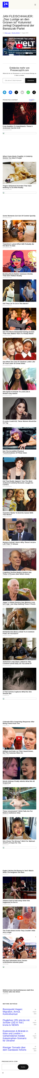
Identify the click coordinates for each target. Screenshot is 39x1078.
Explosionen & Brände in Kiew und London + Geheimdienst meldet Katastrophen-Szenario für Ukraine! (15, 1036)
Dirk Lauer (8, 33)
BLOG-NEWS (16, 33)
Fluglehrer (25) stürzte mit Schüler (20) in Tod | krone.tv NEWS (16, 1022)
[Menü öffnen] (35, 5)
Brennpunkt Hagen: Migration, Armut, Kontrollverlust (13, 1011)
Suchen (23, 1067)
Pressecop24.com (10, 1061)
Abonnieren (30, 80)
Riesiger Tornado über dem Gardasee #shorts (14, 1048)
